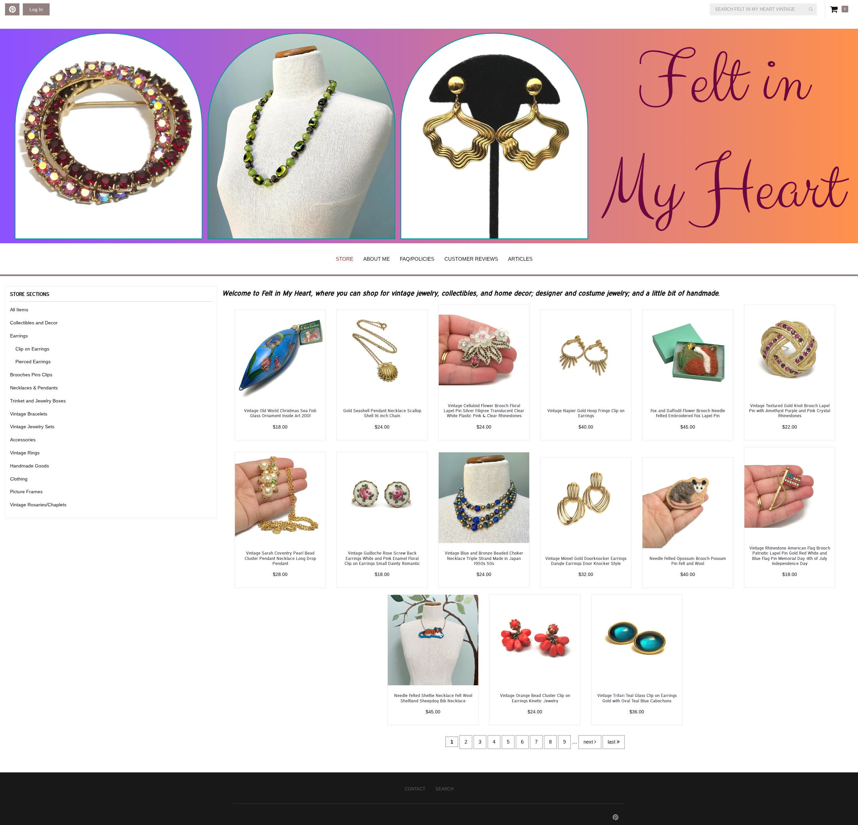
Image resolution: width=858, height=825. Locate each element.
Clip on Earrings (32, 349)
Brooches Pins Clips (31, 374)
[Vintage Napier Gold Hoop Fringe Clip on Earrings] (586, 355)
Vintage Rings (25, 452)
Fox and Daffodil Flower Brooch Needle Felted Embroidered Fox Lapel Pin (688, 413)
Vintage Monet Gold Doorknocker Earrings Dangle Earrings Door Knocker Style (585, 561)
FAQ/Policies (417, 259)
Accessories (23, 439)
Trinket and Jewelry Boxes (38, 400)
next (589, 742)
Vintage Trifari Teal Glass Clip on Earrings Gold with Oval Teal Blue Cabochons (637, 698)
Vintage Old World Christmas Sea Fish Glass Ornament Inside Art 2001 (280, 413)
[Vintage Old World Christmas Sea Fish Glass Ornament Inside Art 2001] (280, 355)
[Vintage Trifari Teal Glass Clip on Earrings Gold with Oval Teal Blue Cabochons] (637, 639)
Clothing (18, 479)
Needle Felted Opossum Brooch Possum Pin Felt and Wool (688, 561)
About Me (376, 259)
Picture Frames (26, 491)
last (612, 742)
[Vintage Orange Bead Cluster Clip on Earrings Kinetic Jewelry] (535, 639)
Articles (520, 259)
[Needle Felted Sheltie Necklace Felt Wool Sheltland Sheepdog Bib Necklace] (433, 639)
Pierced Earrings (33, 361)
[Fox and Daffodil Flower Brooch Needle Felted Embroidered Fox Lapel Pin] (687, 355)
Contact (415, 788)
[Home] (429, 136)
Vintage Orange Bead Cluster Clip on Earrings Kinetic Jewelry (535, 698)
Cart (835, 9)
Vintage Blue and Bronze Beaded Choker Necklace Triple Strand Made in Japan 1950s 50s (484, 558)
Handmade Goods (29, 465)
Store (344, 259)
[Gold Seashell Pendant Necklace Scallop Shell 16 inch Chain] (382, 355)
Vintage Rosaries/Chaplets (38, 504)
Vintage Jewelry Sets (32, 426)
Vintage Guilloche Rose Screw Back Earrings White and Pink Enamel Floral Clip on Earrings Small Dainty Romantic (382, 558)
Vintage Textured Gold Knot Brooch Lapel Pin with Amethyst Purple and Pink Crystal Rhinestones (789, 410)
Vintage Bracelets (28, 414)
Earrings (19, 335)
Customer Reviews (471, 259)
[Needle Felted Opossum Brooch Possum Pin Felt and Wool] (687, 502)
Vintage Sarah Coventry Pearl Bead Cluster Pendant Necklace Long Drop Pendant (280, 558)
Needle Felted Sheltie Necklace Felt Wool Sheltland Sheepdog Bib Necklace (433, 698)
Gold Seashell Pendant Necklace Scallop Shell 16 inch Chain (382, 413)
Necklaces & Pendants (34, 387)
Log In (36, 9)
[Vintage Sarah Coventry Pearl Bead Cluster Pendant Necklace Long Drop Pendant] (280, 497)
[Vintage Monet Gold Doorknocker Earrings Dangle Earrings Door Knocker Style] (586, 502)
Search (444, 788)
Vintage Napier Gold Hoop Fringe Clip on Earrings (585, 413)
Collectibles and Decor (34, 322)
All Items (19, 309)
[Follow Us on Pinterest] (12, 9)
